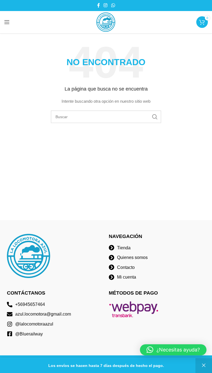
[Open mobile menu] (6, 22)
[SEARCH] (155, 116)
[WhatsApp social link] (113, 5)
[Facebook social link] (98, 5)
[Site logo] (106, 22)
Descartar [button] (203, 365)
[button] (173, 349)
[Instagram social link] (105, 5)
